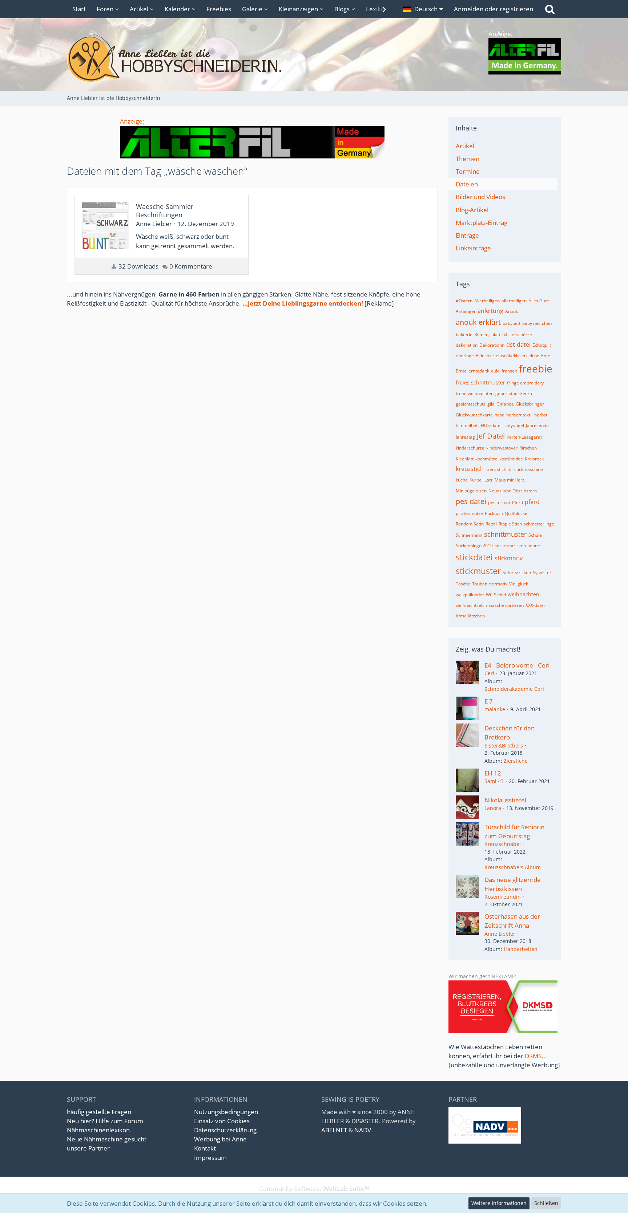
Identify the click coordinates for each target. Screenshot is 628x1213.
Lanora (492, 808)
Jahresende (537, 425)
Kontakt (205, 1148)
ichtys (509, 425)
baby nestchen (537, 323)
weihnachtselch (471, 605)
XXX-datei (535, 605)
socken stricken (510, 546)
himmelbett (467, 425)
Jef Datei (491, 436)
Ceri (489, 673)
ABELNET (334, 1130)
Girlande (505, 404)
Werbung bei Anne (220, 1139)
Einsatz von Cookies (222, 1121)
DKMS (533, 1056)
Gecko (525, 393)
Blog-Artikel (472, 210)
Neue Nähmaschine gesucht (106, 1139)
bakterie (464, 334)
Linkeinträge (473, 248)
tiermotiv (498, 584)
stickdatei (474, 557)
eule (495, 371)
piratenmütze (469, 513)
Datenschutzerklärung (225, 1130)
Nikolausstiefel (505, 800)
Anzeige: (132, 121)
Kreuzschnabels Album (512, 867)
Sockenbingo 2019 (474, 546)
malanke (494, 709)
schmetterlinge (539, 524)
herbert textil (519, 415)
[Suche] (550, 9)
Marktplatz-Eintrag (481, 222)
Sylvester (542, 572)
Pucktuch (494, 513)
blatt (495, 334)
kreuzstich (470, 469)
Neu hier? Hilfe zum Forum (105, 1121)
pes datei (471, 501)
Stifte (508, 572)
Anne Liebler (499, 933)
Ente (545, 355)
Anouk (511, 311)
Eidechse (485, 355)
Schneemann (469, 535)
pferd (532, 502)
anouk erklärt (478, 322)
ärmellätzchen (470, 616)
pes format (499, 502)
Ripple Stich (510, 524)
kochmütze (486, 459)
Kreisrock (534, 459)
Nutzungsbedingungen (226, 1112)
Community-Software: (314, 1188)
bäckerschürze (517, 334)
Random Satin (470, 524)
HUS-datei (491, 425)
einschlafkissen (511, 355)
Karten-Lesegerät (524, 437)
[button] (422, 9)
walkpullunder (470, 595)
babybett (511, 323)
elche (533, 355)
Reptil (491, 524)
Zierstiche (516, 760)
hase (499, 415)
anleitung (490, 311)
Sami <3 (494, 781)
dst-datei (518, 344)
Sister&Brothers (503, 745)
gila (491, 404)
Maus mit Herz (509, 480)
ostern (530, 491)
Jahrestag (465, 437)
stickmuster (478, 571)
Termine (468, 171)
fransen (509, 371)
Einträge (467, 235)
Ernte (461, 371)
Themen (467, 158)
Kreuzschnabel (502, 844)
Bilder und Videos (480, 197)
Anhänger (466, 311)
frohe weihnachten (475, 393)
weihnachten (523, 594)
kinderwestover (502, 448)
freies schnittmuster (480, 382)
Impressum (210, 1157)
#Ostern (464, 301)
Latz (488, 480)
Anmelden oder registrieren (493, 9)
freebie (535, 368)
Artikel (465, 146)
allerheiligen (514, 301)
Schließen (546, 1203)
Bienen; (482, 334)
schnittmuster (505, 534)
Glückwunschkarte (474, 415)
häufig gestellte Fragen (99, 1112)
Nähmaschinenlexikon (98, 1130)
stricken (523, 572)
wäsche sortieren (506, 605)
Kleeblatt (465, 459)
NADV (362, 1130)
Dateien (467, 184)
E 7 (488, 701)
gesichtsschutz (471, 404)
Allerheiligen (487, 301)
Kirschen (528, 448)
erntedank (478, 371)
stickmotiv (509, 558)
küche (462, 480)
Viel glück (518, 584)
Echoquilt (541, 345)
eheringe (465, 355)
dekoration (467, 345)
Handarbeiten (521, 949)
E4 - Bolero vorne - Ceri (517, 665)
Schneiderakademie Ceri (514, 688)
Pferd (517, 502)
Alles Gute (538, 301)
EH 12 (492, 773)
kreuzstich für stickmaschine (514, 469)
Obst (517, 491)
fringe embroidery (525, 383)
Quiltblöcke (516, 513)
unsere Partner (88, 1148)
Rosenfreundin (502, 896)
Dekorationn (491, 345)
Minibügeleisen (471, 491)
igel (520, 425)
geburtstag (506, 393)
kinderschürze (470, 448)
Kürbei (476, 480)
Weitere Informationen (499, 1203)
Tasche (463, 584)
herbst (540, 415)
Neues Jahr (499, 491)
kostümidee (511, 459)
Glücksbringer (530, 404)
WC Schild (496, 595)
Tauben (479, 584)
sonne (534, 546)
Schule (535, 535)
